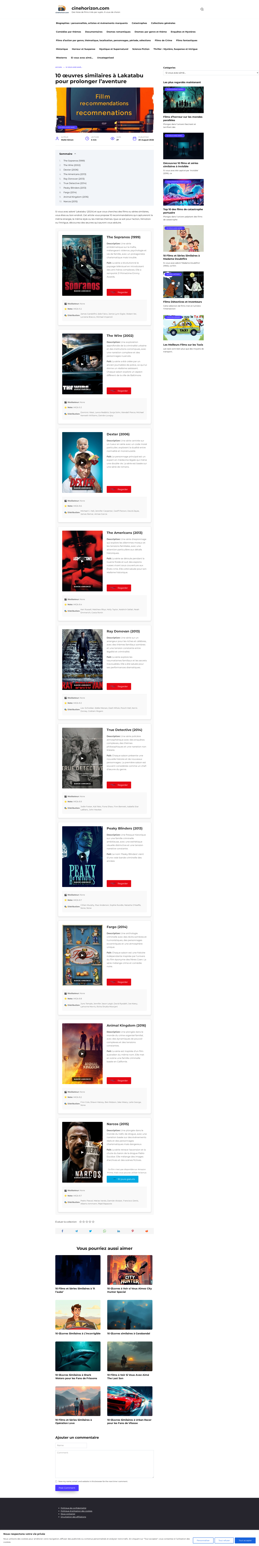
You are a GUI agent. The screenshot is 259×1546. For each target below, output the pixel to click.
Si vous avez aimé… (82, 57)
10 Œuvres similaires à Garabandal (128, 1333)
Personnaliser (203, 1540)
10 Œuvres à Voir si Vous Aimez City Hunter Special (129, 1290)
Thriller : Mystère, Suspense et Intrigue (175, 49)
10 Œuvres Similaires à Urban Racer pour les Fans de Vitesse (129, 1421)
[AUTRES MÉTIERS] (183, 296)
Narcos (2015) (71, 201)
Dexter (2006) (71, 169)
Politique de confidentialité (73, 1508)
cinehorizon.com (90, 8)
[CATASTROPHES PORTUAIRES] (183, 204)
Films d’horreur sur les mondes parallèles (182, 118)
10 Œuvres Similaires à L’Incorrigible (77, 1333)
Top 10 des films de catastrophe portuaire (183, 211)
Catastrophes (139, 23)
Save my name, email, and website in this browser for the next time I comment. (93, 1481)
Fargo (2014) (70, 192)
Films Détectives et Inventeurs (182, 301)
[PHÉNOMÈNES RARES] (183, 111)
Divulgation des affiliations (73, 1517)
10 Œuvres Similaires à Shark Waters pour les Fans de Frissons (76, 1376)
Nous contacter (68, 1514)
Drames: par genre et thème (151, 32)
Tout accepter (245, 1540)
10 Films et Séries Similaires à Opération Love (73, 1421)
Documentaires (94, 32)
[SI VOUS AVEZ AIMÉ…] (183, 157)
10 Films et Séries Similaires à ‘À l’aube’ (75, 1290)
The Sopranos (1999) (74, 160)
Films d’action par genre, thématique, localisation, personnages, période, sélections (103, 40)
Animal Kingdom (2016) (76, 197)
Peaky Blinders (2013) (75, 188)
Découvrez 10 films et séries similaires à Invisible (180, 165)
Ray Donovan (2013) (74, 179)
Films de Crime (163, 40)
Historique (62, 49)
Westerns (61, 57)
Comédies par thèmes (68, 32)
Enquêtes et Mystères (183, 32)
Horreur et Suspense (83, 49)
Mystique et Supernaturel (113, 49)
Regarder (123, 292)
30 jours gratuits (126, 1179)
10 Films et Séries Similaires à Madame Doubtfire (181, 257)
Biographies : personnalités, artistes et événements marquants (92, 23)
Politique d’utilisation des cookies (76, 1511)
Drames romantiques (119, 32)
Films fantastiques (186, 40)
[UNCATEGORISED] (183, 339)
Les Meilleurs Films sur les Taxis (183, 344)
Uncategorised (105, 57)
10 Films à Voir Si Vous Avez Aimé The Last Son (128, 1376)
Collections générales (163, 23)
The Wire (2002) (72, 165)
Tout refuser (224, 1540)
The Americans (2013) (75, 174)
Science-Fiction (140, 49)
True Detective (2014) (75, 183)
